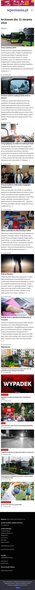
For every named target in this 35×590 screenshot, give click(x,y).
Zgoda (18, 587)
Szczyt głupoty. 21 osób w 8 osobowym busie (17, 144)
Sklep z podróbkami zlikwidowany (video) (16, 230)
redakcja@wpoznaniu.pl (7, 557)
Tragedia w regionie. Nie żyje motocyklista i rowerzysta (17, 452)
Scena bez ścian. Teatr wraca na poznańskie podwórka (17, 425)
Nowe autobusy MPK (8, 48)
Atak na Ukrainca (7, 274)
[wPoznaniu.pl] (17, 10)
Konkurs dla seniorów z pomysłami (11, 504)
